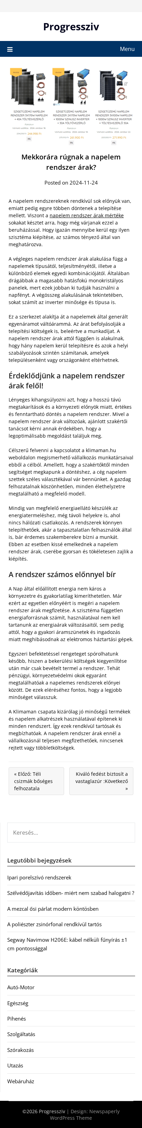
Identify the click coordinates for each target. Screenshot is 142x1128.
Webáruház (20, 1081)
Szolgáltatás (21, 1034)
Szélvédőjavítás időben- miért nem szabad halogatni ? (70, 892)
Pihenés (16, 1018)
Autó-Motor (20, 987)
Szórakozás (20, 1049)
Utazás (15, 1065)
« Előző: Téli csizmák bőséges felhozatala (33, 781)
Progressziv (71, 26)
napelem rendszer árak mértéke (87, 215)
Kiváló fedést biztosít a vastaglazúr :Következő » (101, 781)
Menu (127, 49)
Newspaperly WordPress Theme (85, 1114)
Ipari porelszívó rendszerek (39, 877)
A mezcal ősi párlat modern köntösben (53, 908)
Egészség (17, 1003)
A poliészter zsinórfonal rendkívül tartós (54, 924)
